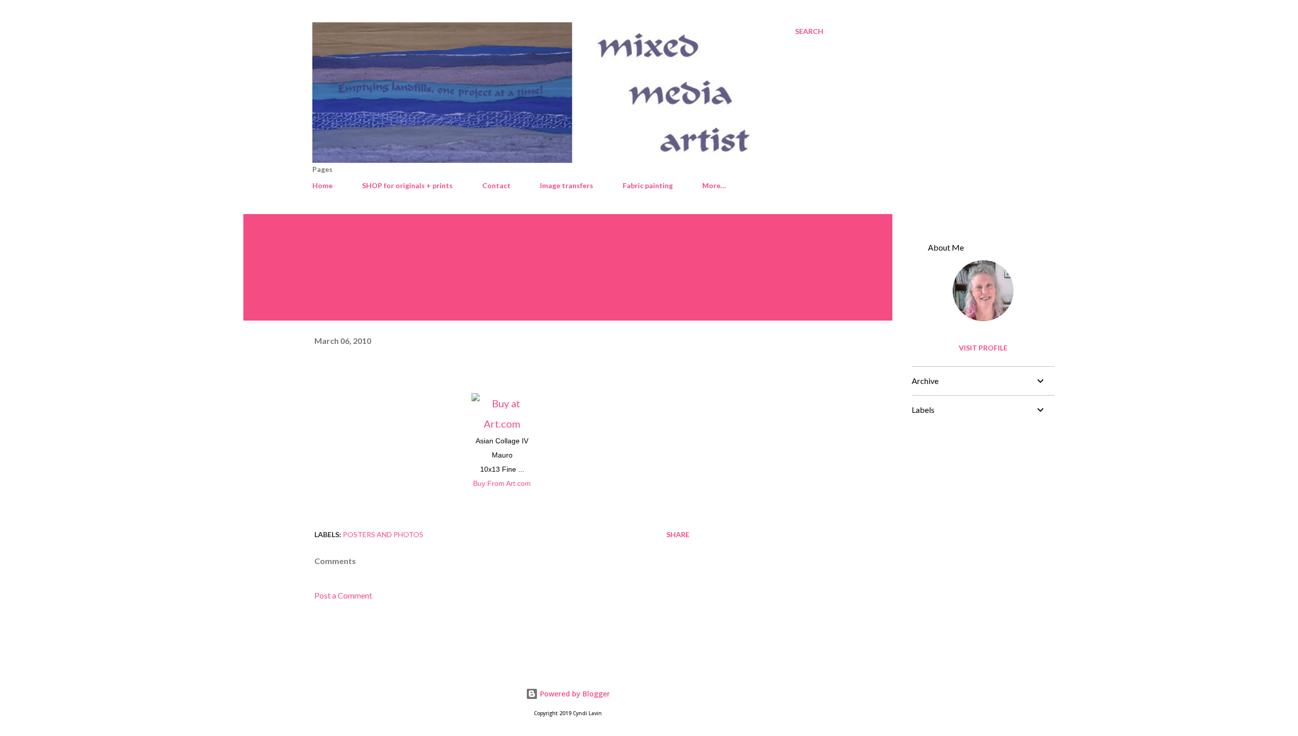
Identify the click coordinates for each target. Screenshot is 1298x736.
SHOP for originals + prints (407, 185)
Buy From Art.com (502, 483)
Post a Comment (343, 595)
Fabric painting (648, 185)
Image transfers (566, 185)
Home (322, 185)
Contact (496, 185)
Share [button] (678, 534)
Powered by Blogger (574, 693)
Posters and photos (383, 534)
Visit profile (983, 347)
